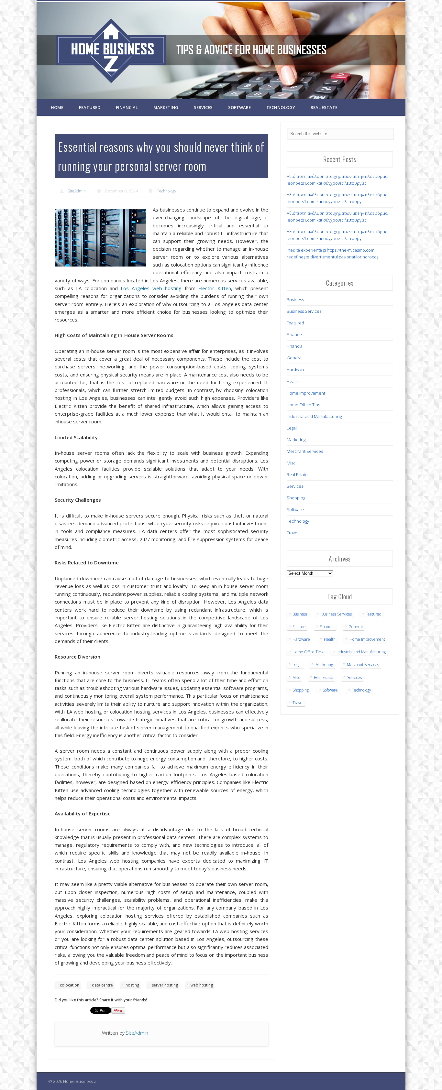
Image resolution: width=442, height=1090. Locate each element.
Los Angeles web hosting (151, 288)
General (295, 358)
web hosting (202, 985)
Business (295, 299)
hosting (132, 985)
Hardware (296, 369)
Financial (127, 107)
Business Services (304, 311)
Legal (292, 428)
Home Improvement (306, 393)
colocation (69, 985)
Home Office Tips (303, 405)
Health (293, 381)
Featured (89, 107)
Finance (294, 334)
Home (57, 107)
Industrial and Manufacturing (314, 416)
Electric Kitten (214, 288)
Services (203, 107)
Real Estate (324, 107)
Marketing (165, 107)
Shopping (296, 498)
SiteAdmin (77, 191)
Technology (280, 107)
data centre (102, 985)
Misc (291, 463)
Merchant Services (305, 451)
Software (239, 107)
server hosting (165, 985)
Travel (292, 533)
